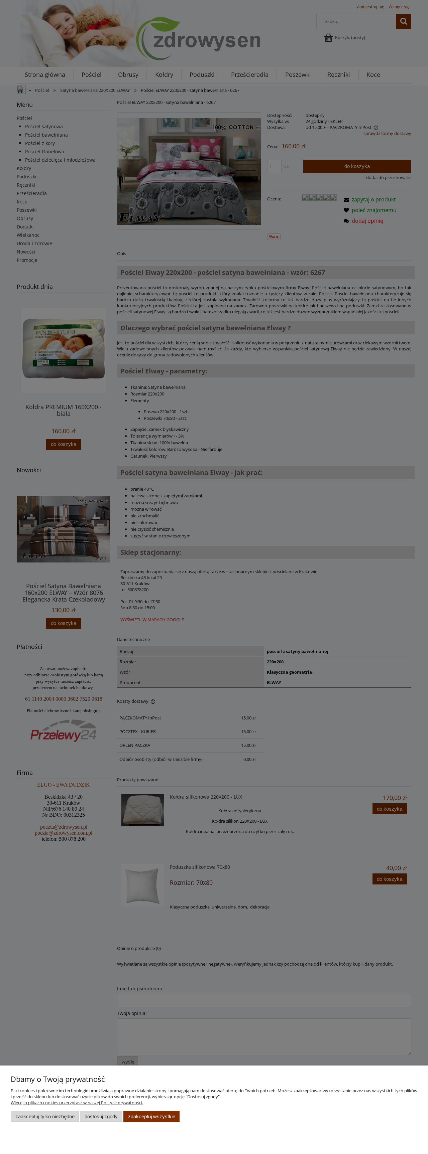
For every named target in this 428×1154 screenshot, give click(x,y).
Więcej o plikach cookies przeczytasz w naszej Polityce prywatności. (77, 1103)
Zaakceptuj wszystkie (151, 1116)
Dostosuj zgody (101, 1116)
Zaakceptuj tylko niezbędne (45, 1116)
